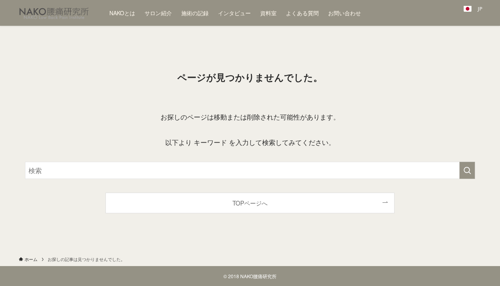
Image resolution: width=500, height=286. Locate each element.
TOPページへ (250, 202)
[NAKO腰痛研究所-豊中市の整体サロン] (54, 13)
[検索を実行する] (467, 170)
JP (476, 9)
